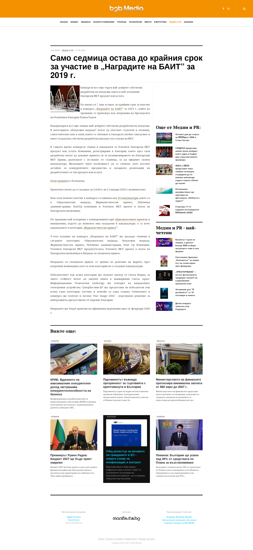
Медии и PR (175, 22)
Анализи (188, 22)
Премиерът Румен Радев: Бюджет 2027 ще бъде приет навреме (71, 458)
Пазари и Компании (103, 22)
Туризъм (121, 22)
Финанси (85, 22)
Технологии (135, 22)
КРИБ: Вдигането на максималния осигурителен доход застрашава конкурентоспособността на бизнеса (70, 386)
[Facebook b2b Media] (223, 8)
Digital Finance (74, 516)
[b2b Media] (126, 8)
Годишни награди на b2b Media (179, 522)
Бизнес (74, 22)
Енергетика (160, 22)
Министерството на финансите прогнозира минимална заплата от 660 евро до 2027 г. (179, 383)
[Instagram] (229, 8)
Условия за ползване (114, 539)
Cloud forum (74, 519)
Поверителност (130, 539)
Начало (64, 22)
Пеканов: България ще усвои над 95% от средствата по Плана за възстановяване (177, 458)
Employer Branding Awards (179, 516)
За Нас (101, 539)
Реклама (142, 539)
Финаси (161, 341)
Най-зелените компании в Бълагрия (179, 519)
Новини (55, 341)
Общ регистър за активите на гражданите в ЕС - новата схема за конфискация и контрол (125, 456)
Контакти (151, 539)
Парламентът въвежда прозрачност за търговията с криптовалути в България (124, 383)
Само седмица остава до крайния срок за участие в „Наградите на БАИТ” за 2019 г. (126, 66)
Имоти (148, 22)
